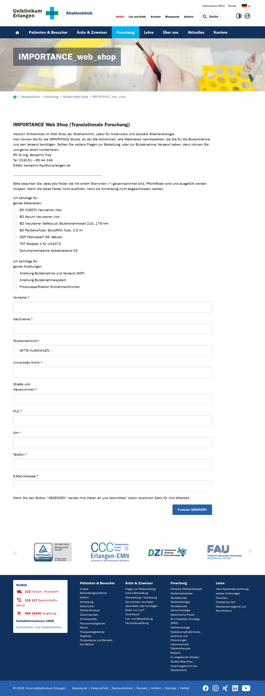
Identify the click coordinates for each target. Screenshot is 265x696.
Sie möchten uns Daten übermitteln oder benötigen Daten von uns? (141, 606)
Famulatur (222, 598)
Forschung (179, 583)
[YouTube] (246, 688)
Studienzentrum (26, 341)
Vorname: (21, 298)
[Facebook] (206, 688)
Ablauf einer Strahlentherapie (90, 608)
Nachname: (23, 319)
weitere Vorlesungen (228, 593)
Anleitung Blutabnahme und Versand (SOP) (52, 273)
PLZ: (17, 411)
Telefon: (20, 455)
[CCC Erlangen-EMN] (103, 552)
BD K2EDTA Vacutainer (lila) (40, 210)
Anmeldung (86, 602)
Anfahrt (84, 597)
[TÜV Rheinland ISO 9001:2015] (46, 552)
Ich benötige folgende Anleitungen (27, 264)
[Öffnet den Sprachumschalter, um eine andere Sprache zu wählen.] (244, 6)
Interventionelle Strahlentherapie (181, 646)
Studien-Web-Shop (182, 661)
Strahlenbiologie (180, 627)
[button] (249, 552)
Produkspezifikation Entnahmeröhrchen (50, 287)
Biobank (175, 653)
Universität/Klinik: (28, 363)
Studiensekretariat (181, 593)
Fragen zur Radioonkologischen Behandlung (140, 591)
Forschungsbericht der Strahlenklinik (184, 668)
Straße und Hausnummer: (25, 387)
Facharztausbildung (137, 623)
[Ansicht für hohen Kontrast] (239, 16)
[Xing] (225, 688)
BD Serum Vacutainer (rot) (40, 217)
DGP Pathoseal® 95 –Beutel (41, 237)
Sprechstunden (89, 614)
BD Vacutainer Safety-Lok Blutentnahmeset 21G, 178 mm (64, 224)
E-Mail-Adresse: (26, 476)
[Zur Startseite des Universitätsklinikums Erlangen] (35, 13)
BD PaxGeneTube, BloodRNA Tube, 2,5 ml (51, 230)
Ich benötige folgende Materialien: (27, 200)
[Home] (17, 32)
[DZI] (161, 552)
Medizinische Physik (182, 614)
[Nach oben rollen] (257, 688)
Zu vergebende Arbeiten (185, 657)
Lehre (220, 583)
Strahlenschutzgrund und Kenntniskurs (231, 608)
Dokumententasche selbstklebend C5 (49, 251)
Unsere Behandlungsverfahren (93, 591)
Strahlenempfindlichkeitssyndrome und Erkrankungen (186, 636)
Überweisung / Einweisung (141, 597)
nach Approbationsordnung (232, 589)
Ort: (17, 433)
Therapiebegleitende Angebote (92, 634)
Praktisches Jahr (226, 602)
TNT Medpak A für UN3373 (40, 244)
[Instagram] (215, 688)
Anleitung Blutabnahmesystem (43, 280)
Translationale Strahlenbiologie (180, 600)
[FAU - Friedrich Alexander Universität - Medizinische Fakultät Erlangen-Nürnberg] (218, 552)
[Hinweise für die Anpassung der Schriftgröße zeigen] (247, 16)
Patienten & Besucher (97, 583)
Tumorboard (132, 614)
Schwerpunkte (88, 619)
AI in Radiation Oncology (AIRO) (185, 621)
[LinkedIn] (235, 688)
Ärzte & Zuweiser (139, 583)
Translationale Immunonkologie (180, 608)
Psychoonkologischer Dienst (92, 625)
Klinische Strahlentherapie (186, 589)
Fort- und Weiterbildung (139, 618)
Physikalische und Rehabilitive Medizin (96, 642)
